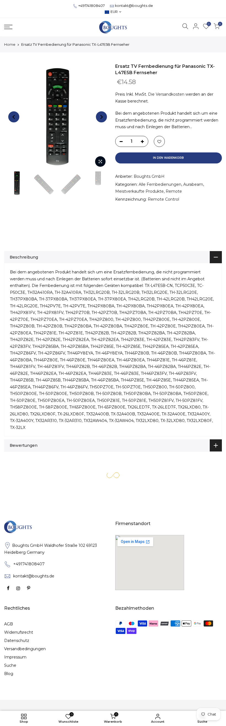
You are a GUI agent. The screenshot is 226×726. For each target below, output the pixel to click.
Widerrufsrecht (18, 632)
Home (9, 44)
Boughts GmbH (149, 176)
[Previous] (13, 116)
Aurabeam (193, 184)
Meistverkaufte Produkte (139, 191)
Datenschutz (16, 640)
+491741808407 (91, 6)
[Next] (101, 116)
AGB (8, 624)
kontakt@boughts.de (134, 6)
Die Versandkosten (166, 94)
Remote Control (163, 199)
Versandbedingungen (25, 648)
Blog (8, 673)
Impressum (15, 657)
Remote (174, 191)
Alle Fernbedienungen (160, 184)
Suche (10, 665)
